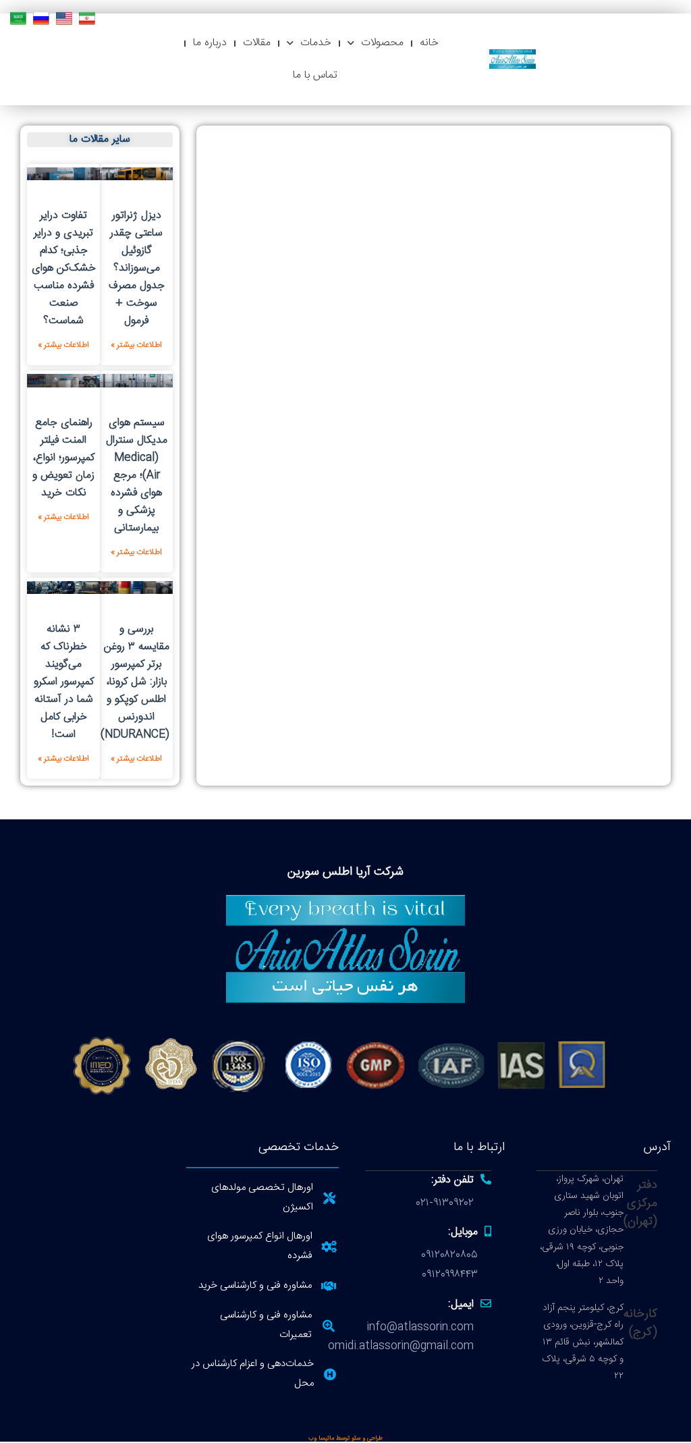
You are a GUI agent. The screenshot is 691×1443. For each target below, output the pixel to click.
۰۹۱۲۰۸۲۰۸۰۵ (449, 1255)
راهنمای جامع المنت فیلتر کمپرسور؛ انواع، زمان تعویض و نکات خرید (63, 458)
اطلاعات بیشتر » (136, 345)
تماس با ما (315, 75)
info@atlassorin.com (420, 1327)
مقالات (257, 43)
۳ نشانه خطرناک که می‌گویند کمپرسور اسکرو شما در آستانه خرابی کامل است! (64, 682)
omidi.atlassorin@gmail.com (401, 1346)
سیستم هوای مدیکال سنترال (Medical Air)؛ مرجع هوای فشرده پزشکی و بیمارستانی (136, 475)
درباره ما (210, 43)
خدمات (315, 43)
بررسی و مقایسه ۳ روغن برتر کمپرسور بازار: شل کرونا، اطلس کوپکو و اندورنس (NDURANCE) (135, 682)
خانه (429, 43)
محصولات (382, 43)
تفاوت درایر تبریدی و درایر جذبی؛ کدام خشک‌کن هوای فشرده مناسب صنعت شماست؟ (64, 268)
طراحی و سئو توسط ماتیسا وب (345, 1438)
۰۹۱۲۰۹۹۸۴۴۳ (450, 1274)
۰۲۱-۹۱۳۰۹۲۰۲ (445, 1203)
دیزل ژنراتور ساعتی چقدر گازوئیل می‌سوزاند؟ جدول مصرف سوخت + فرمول (137, 268)
